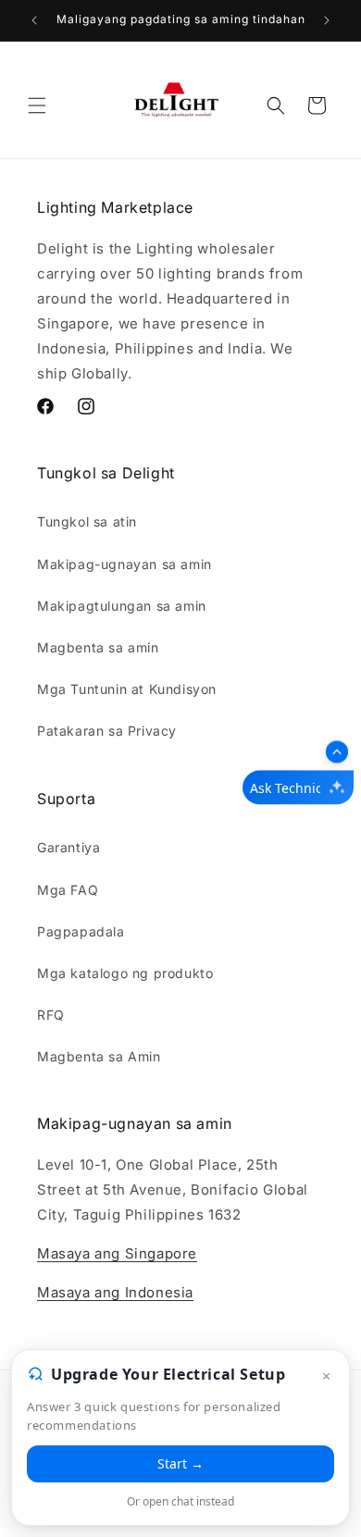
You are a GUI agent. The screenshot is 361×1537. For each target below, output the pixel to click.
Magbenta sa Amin (99, 1056)
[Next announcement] (326, 20)
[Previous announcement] (34, 20)
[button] (37, 105)
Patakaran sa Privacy (107, 730)
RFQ (51, 1015)
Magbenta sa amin (98, 647)
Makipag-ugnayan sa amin (124, 564)
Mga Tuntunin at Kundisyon (127, 689)
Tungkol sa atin (87, 521)
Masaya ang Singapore (117, 1253)
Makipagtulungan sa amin (121, 606)
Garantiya (68, 847)
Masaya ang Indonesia (115, 1292)
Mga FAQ (67, 890)
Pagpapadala (81, 931)
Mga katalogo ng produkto (125, 973)
